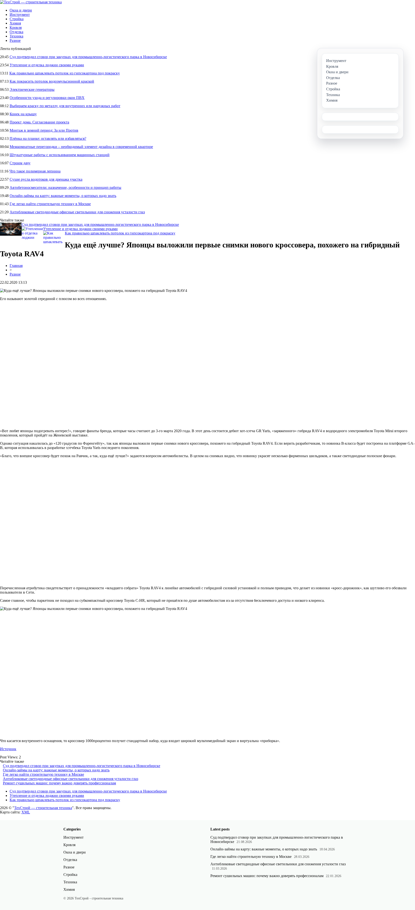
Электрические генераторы (32, 89)
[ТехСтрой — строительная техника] (31, 2)
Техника (16, 36)
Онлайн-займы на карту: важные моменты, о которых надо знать (63, 196)
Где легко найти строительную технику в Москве (50, 204)
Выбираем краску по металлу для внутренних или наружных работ (65, 106)
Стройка (17, 19)
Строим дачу (20, 163)
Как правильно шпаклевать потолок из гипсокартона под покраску (64, 73)
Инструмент (20, 14)
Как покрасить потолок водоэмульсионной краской (52, 81)
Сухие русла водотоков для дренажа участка (46, 179)
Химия (15, 23)
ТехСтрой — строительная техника (43, 808)
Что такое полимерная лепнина (35, 171)
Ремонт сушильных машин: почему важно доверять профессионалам (59, 783)
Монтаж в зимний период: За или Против (44, 130)
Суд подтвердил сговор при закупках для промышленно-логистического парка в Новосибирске (88, 57)
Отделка (16, 32)
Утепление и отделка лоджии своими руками (47, 65)
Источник (8, 749)
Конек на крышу (23, 114)
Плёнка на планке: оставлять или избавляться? (48, 138)
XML (25, 812)
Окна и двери (21, 10)
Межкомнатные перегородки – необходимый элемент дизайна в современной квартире (81, 147)
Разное (15, 40)
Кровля (16, 27)
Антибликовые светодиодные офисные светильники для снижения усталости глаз (77, 212)
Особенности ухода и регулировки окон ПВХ (47, 98)
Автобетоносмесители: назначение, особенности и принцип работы (65, 187)
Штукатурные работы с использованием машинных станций (60, 155)
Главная (16, 266)
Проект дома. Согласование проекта (39, 122)
